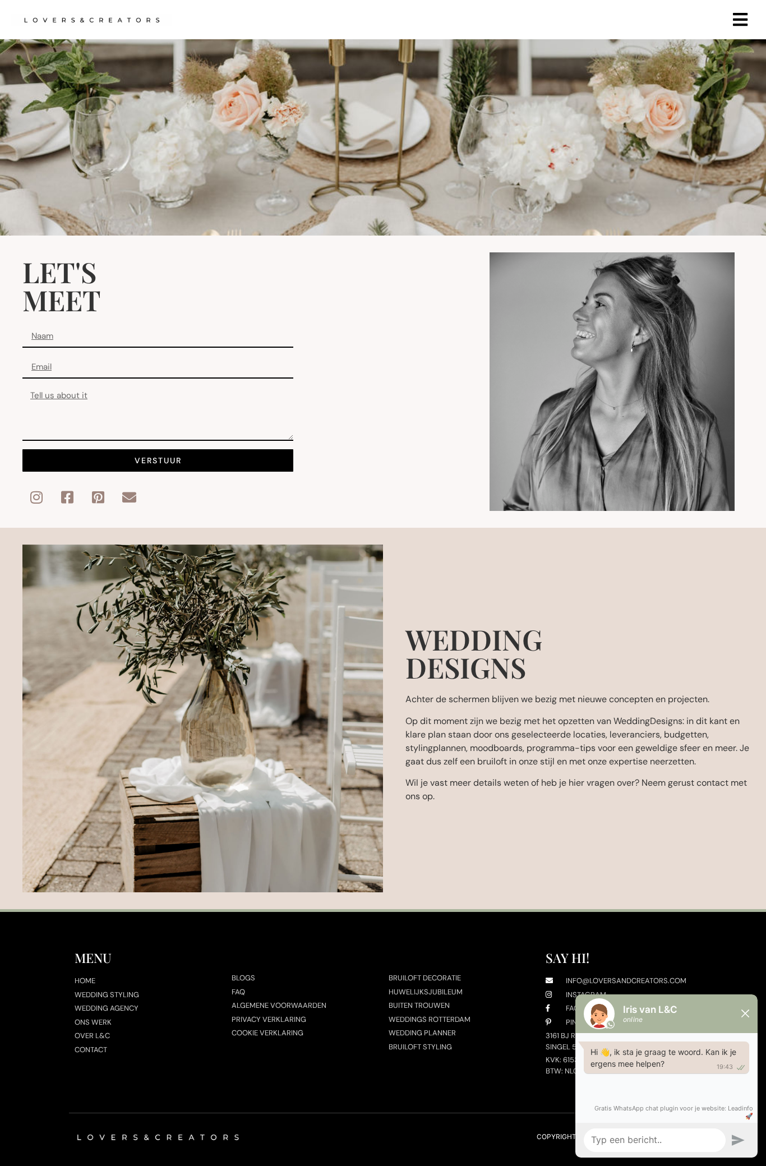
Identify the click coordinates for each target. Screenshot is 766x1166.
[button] (740, 20)
